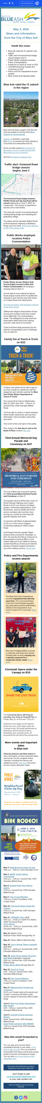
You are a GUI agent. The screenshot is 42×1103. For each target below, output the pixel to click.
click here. (23, 763)
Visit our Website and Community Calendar (21, 1086)
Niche (10, 141)
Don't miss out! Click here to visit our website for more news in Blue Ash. (21, 1067)
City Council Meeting (19, 897)
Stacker (7, 139)
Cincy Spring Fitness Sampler (24, 945)
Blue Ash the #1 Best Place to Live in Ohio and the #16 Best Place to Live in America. (19, 150)
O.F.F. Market (9, 924)
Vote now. (26, 431)
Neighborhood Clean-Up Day (22, 868)
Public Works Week (12, 965)
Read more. (31, 548)
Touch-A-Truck (17, 970)
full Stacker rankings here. (21, 157)
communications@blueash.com (21, 1076)
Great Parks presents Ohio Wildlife (19, 1024)
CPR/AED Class (18, 917)
